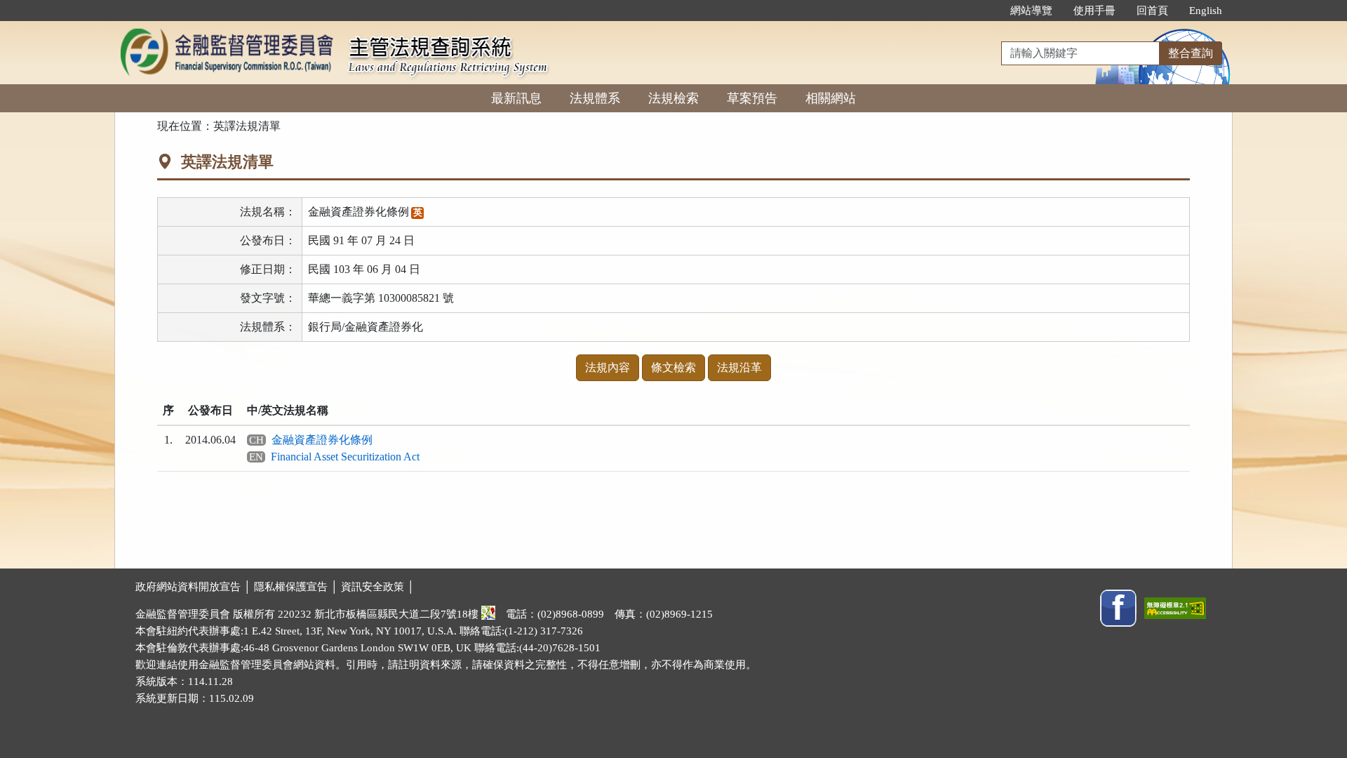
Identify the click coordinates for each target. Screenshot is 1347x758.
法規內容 (607, 367)
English (1205, 10)
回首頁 (1152, 10)
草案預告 (752, 98)
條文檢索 (673, 367)
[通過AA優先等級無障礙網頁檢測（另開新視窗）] (1175, 607)
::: (985, 10)
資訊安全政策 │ (378, 586)
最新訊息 (516, 98)
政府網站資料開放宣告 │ (194, 586)
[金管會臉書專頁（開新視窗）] (1118, 607)
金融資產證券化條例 (322, 440)
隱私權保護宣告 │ (297, 586)
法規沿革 (739, 367)
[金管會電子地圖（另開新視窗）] (488, 614)
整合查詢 (1190, 53)
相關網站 (830, 98)
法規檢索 (673, 98)
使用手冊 (1094, 10)
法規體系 (595, 98)
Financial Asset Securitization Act (345, 457)
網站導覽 (1031, 10)
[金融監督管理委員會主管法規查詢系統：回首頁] (226, 29)
